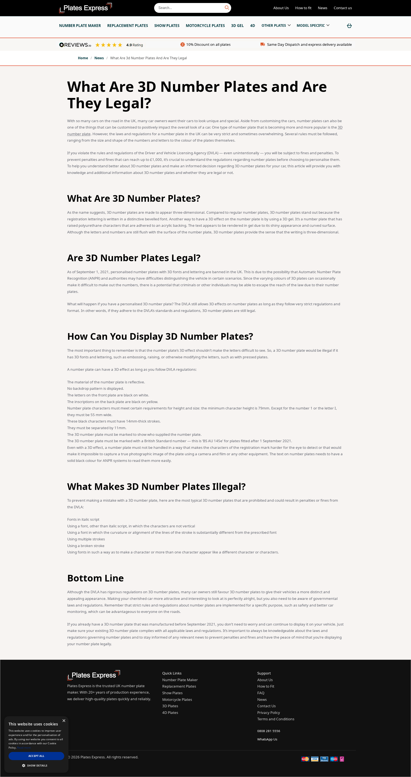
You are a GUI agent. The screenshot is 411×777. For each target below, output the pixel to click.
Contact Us (266, 705)
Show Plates (172, 692)
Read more (24, 747)
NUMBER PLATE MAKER (80, 25)
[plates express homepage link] (93, 679)
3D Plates (170, 705)
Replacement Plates (179, 686)
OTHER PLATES (274, 25)
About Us (281, 7)
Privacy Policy (268, 712)
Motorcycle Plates (177, 699)
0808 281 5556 (268, 731)
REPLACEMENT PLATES (127, 25)
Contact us (343, 7)
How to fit (303, 7)
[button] (36, 765)
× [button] (63, 720)
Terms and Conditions (275, 718)
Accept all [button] (36, 756)
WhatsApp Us (267, 739)
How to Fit (265, 686)
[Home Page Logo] (85, 8)
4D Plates (170, 712)
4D (252, 25)
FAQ (260, 692)
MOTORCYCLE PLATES (205, 25)
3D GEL (237, 25)
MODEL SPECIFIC (311, 25)
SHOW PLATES (166, 25)
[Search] (227, 8)
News (322, 7)
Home (83, 58)
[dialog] (36, 744)
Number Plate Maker (180, 679)
